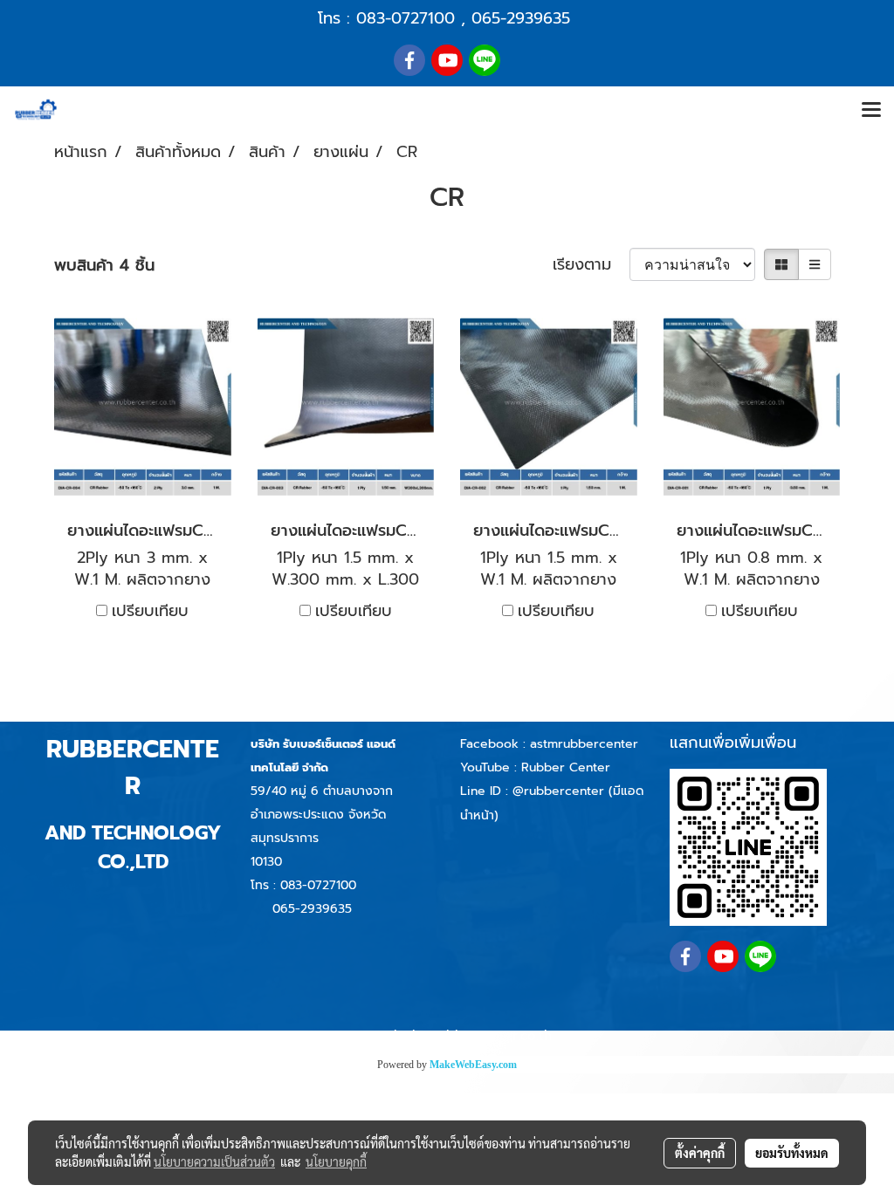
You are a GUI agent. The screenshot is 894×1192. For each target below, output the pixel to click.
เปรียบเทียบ (150, 611)
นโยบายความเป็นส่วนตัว (214, 1161)
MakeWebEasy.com (473, 1064)
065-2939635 (520, 18)
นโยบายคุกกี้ (336, 1161)
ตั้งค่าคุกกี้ (700, 1153)
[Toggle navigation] (871, 111)
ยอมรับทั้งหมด (792, 1153)
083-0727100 (405, 18)
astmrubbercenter (584, 744)
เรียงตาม (591, 265)
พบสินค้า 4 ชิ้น (104, 265)
